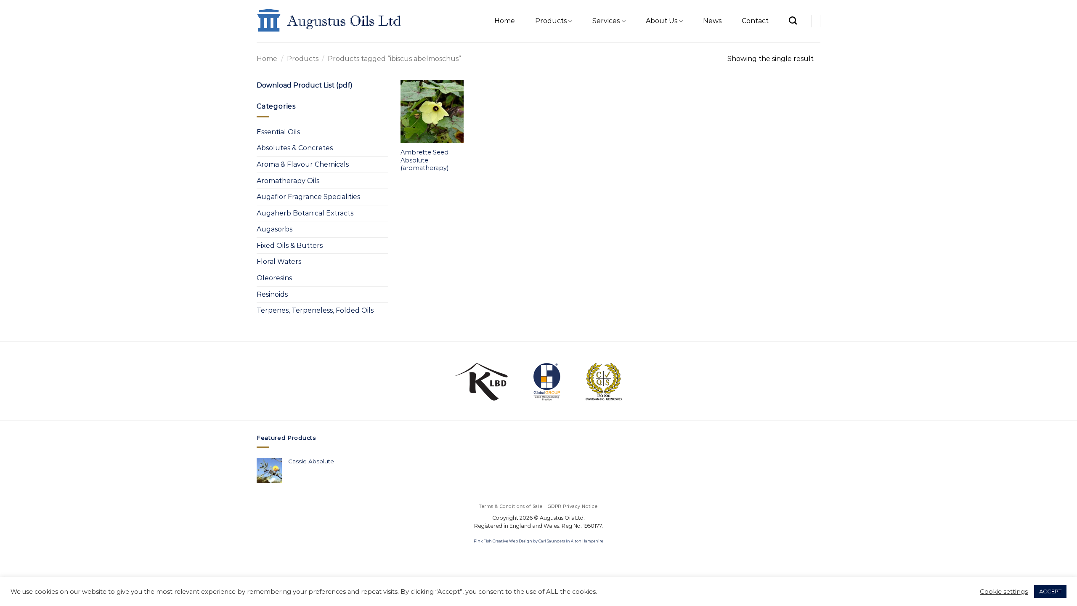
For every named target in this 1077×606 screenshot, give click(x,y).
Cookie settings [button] (1004, 591)
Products (551, 21)
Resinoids (272, 294)
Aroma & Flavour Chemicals (303, 164)
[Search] (793, 20)
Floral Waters (279, 262)
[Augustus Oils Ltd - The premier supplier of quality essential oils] (330, 21)
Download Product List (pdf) (305, 85)
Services (606, 21)
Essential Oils (278, 132)
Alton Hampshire (587, 541)
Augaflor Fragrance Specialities (308, 197)
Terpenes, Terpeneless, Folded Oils (315, 310)
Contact (755, 21)
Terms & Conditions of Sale (511, 506)
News (712, 21)
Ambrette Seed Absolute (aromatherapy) (424, 160)
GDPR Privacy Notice (573, 506)
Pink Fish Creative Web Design (503, 541)
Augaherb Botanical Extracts (305, 213)
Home (504, 21)
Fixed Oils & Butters (290, 246)
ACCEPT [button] (1050, 591)
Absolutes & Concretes (295, 148)
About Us (661, 21)
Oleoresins (274, 278)
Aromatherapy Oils (288, 181)
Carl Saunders (551, 541)
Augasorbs (274, 229)
